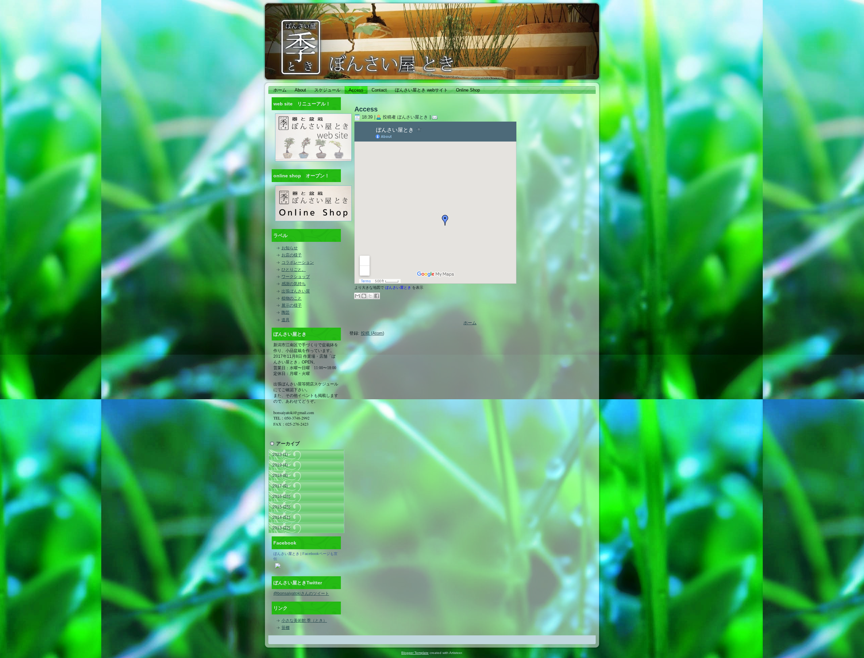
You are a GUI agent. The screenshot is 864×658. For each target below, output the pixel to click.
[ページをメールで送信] (436, 117)
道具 (285, 320)
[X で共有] (370, 296)
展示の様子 (291, 305)
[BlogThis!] (363, 296)
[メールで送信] (357, 296)
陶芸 (285, 312)
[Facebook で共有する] (376, 296)
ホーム (470, 322)
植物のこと (291, 298)
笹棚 (285, 627)
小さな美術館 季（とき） (304, 620)
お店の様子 (291, 255)
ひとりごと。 (293, 269)
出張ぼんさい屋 (295, 291)
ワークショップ (295, 276)
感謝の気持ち (293, 283)
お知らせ (289, 248)
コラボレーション (297, 262)
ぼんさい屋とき (286, 554)
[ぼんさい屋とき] (277, 568)
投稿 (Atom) (372, 333)
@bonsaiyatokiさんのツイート (301, 593)
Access (366, 109)
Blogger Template (415, 653)
